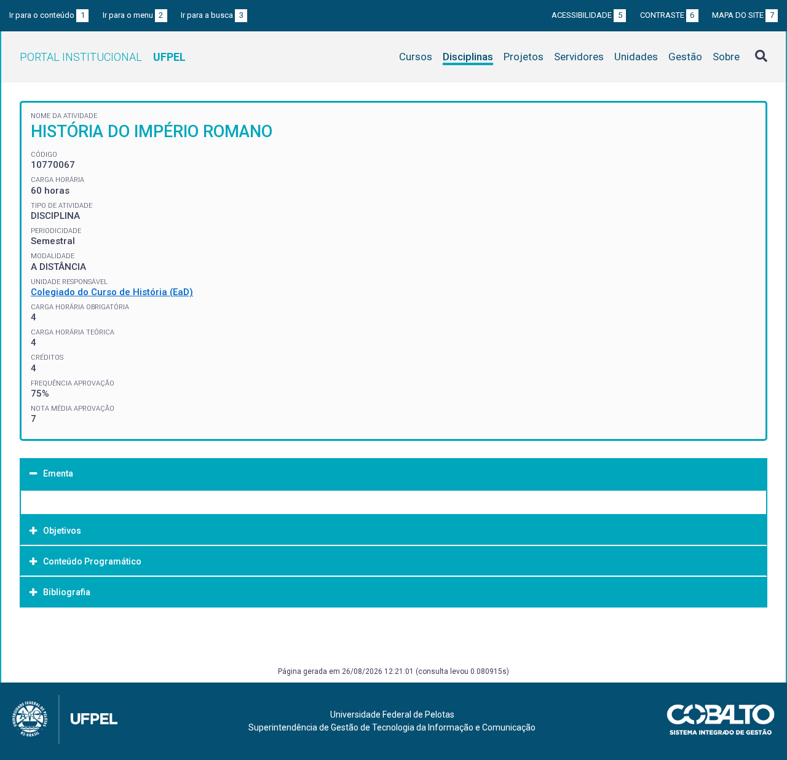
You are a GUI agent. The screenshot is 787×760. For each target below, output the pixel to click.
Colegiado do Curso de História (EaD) (112, 292)
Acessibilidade (587, 15)
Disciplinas (468, 56)
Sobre (726, 56)
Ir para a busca (212, 15)
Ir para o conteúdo (47, 15)
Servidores (579, 56)
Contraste (667, 15)
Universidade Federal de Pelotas (392, 714)
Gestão (685, 56)
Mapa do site (743, 15)
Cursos (415, 56)
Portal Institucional (103, 56)
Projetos (524, 56)
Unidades (636, 56)
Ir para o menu (133, 15)
